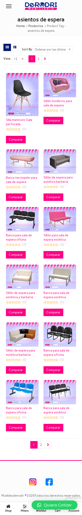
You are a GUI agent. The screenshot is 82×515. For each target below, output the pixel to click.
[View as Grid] (7, 47)
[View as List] (15, 47)
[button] (54, 505)
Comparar (16, 140)
